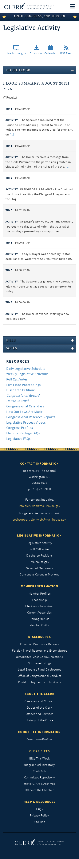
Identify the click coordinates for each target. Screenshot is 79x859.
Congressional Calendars (25, 406)
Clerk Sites (39, 751)
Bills (11, 340)
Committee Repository (39, 777)
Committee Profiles (40, 739)
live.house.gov (39, 562)
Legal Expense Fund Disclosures (39, 670)
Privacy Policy (39, 816)
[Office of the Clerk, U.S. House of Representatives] (29, 6)
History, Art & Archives (39, 784)
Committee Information (39, 732)
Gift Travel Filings (39, 663)
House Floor (18, 70)
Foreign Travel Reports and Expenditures (39, 651)
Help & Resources (40, 802)
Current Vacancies (39, 613)
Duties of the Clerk (39, 708)
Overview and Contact (39, 701)
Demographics (39, 619)
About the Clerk (39, 694)
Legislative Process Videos (26, 422)
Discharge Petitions (21, 390)
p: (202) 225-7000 (39, 489)
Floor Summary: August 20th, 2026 (37, 86)
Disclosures (39, 637)
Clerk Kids (39, 771)
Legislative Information (39, 535)
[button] (37, 51)
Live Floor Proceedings (23, 385)
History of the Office (39, 720)
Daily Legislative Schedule (25, 369)
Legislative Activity (39, 543)
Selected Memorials (39, 568)
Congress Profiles (19, 428)
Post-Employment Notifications (39, 682)
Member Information (39, 586)
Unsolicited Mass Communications (39, 657)
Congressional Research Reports (30, 417)
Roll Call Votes (17, 379)
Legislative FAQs (18, 439)
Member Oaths (39, 625)
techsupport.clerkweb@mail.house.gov (39, 520)
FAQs (39, 809)
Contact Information (39, 463)
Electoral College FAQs (23, 433)
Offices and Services (39, 714)
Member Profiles (39, 594)
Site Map (40, 822)
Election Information (39, 606)
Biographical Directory (39, 765)
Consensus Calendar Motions (39, 575)
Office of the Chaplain (39, 790)
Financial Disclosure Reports (39, 644)
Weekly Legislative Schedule (27, 374)
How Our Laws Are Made (24, 412)
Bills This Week (39, 759)
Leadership (39, 600)
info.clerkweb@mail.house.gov (39, 506)
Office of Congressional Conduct (40, 676)
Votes (11, 348)
